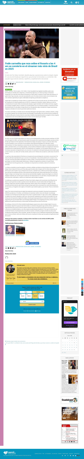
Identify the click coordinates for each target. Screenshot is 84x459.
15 (69, 345)
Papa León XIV (21, 2)
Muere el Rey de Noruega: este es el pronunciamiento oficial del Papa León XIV (69, 201)
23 (71, 347)
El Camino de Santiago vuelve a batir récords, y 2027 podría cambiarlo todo (72, 237)
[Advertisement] (42, 14)
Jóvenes (21, 29)
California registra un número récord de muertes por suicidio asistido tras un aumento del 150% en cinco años (69, 189)
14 (67, 345)
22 (69, 347)
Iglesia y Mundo (33, 2)
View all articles (9, 261)
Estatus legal (65, 453)
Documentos (41, 2)
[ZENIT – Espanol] (10, 2)
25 (76, 347)
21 (67, 347)
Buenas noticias (8, 29)
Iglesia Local (16, 29)
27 (65, 349)
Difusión (60, 453)
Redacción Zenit (19, 82)
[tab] (66, 425)
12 (62, 345)
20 (65, 347)
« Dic (62, 352)
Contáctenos (76, 453)
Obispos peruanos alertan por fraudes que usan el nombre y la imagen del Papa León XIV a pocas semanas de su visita (69, 184)
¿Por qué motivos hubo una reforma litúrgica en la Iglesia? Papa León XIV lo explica (72, 215)
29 (69, 349)
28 (67, 349)
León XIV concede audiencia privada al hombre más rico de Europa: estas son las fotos (72, 223)
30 (71, 349)
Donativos (47, 2)
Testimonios (27, 29)
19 (62, 347)
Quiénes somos (38, 453)
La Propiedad (48, 453)
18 (76, 345)
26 (62, 349)
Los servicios (54, 453)
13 (65, 345)
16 (71, 345)
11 (76, 342)
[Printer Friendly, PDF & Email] (8, 89)
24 (74, 347)
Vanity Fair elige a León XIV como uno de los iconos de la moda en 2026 (72, 230)
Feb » (65, 352)
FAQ (43, 453)
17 (74, 345)
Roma (27, 2)
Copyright (71, 453)
